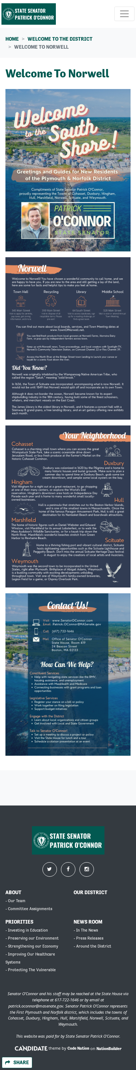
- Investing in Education (26, 930)
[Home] (28, 14)
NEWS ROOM (88, 922)
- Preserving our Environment (32, 938)
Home (12, 39)
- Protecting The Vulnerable (30, 970)
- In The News (86, 930)
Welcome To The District (60, 39)
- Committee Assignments (28, 909)
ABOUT (13, 892)
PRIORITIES (19, 922)
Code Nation (78, 1048)
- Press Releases (88, 938)
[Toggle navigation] (124, 14)
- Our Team (15, 901)
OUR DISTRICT (90, 892)
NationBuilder (108, 1048)
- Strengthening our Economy (31, 946)
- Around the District (92, 946)
